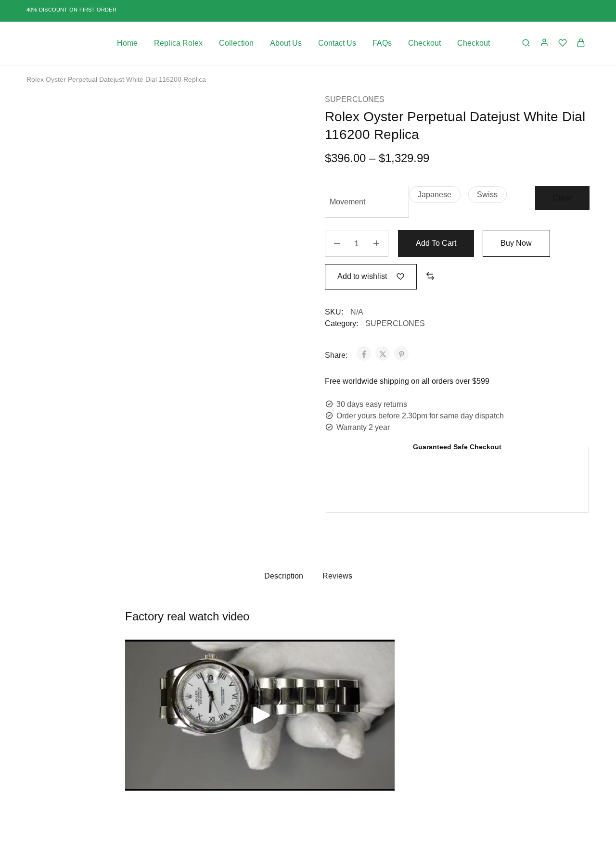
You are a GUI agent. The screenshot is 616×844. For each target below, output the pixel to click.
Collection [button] (236, 43)
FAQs (382, 43)
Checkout (424, 43)
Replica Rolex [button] (178, 43)
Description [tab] (283, 576)
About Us (286, 43)
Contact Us (337, 43)
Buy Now (516, 243)
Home (127, 43)
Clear (562, 198)
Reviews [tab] (337, 576)
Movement (347, 202)
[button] (435, 194)
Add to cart (436, 243)
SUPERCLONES (355, 99)
